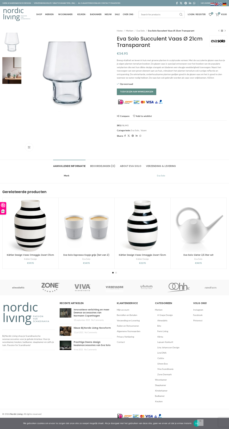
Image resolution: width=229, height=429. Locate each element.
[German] (225, 4)
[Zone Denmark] (50, 287)
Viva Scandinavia (165, 369)
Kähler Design (30, 259)
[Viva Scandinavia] (82, 287)
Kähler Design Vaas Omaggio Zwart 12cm (142, 254)
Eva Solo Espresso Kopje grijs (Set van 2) (86, 254)
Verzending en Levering (128, 320)
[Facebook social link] (177, 3)
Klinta (160, 336)
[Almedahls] (18, 287)
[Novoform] (211, 287)
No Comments (97, 320)
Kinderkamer (161, 390)
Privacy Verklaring (125, 336)
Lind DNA (162, 352)
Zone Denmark (164, 374)
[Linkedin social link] (190, 3)
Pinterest (198, 320)
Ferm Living (162, 331)
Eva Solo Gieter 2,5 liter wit (198, 254)
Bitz (159, 325)
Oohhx (160, 358)
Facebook (198, 315)
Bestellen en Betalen (127, 315)
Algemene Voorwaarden (128, 331)
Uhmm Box (162, 363)
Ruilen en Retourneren (128, 325)
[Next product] (225, 30)
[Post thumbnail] (65, 315)
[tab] (69, 164)
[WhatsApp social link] (194, 3)
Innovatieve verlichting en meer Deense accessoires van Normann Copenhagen (91, 312)
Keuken (159, 401)
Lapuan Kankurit (165, 342)
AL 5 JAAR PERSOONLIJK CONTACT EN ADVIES (99, 3)
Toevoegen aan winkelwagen (136, 91)
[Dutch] (212, 4)
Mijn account (123, 309)
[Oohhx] (178, 287)
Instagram (198, 309)
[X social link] (181, 3)
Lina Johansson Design (168, 347)
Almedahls (162, 320)
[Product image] (198, 225)
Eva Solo (141, 30)
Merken (129, 30)
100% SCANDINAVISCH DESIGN (16, 3)
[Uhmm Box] (147, 287)
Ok (196, 423)
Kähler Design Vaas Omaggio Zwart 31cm (30, 254)
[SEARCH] (181, 14)
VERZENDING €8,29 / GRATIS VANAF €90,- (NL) (54, 3)
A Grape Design (165, 315)
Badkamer (160, 396)
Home (120, 30)
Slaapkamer (160, 385)
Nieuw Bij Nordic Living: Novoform (92, 327)
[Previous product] (218, 30)
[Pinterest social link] (185, 3)
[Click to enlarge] (29, 147)
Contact (121, 342)
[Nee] (200, 422)
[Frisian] (221, 4)
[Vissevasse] (114, 287)
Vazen (144, 130)
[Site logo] (17, 14)
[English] (217, 4)
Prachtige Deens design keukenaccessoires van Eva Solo (92, 343)
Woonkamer (161, 379)
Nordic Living (16, 414)
